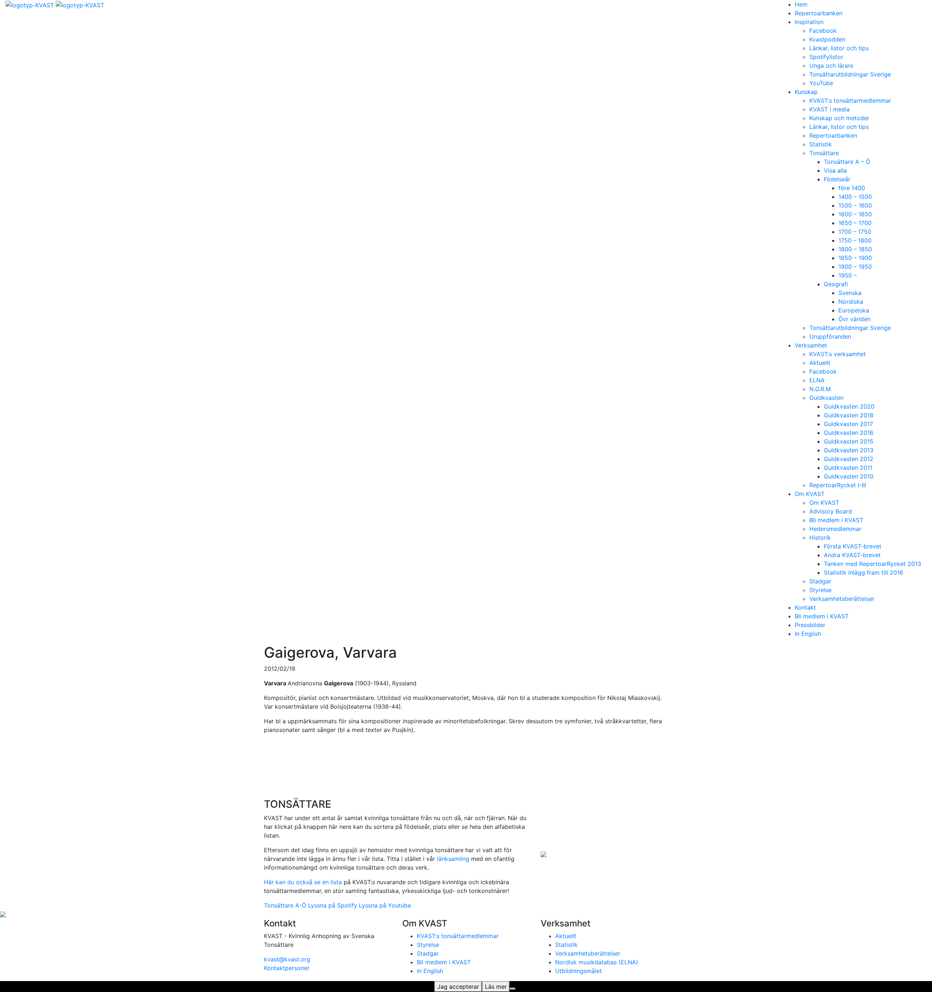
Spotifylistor (826, 56)
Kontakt (805, 607)
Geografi (836, 284)
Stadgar (820, 581)
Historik (820, 537)
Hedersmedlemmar (835, 528)
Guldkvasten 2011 (848, 467)
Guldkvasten (826, 397)
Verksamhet (811, 345)
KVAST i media (829, 109)
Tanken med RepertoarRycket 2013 (872, 563)
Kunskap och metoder (839, 118)
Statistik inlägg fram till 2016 (863, 572)
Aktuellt (819, 362)
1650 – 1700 (855, 223)
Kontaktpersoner (286, 968)
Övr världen (854, 319)
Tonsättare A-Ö (285, 905)
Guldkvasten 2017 (848, 424)
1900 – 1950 (855, 266)
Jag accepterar (458, 986)
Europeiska (853, 310)
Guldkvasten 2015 (848, 441)
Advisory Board (830, 511)
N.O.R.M (820, 389)
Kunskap (806, 91)
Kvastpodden (827, 39)
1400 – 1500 (855, 196)
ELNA (817, 380)
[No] (513, 989)
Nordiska (850, 301)
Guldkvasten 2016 (848, 432)
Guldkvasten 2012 (848, 458)
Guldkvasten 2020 (849, 406)
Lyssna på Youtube (385, 905)
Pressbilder (810, 625)
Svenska (849, 292)
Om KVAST (810, 493)
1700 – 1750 (854, 231)
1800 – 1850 (855, 249)
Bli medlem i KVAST (836, 520)
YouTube (821, 83)
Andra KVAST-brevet (852, 555)
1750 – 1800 (855, 240)
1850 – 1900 (855, 257)
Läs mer (496, 986)
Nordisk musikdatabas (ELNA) (596, 962)
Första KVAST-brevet (852, 546)
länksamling (453, 858)
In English (808, 633)
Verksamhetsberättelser (841, 598)
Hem (801, 4)
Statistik (820, 144)
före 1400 (851, 188)
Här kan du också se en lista (303, 882)
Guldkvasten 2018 (848, 415)
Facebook (823, 30)
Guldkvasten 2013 (848, 450)
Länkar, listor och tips (839, 48)
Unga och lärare (831, 65)
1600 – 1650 (855, 214)
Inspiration (809, 21)
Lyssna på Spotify (332, 905)
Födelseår (837, 179)
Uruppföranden (830, 336)
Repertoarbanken (818, 13)
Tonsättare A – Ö (847, 161)
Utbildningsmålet (578, 971)
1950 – (847, 275)
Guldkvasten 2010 (848, 476)
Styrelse (820, 590)
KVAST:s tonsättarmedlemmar (850, 100)
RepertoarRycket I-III (837, 485)
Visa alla (835, 170)
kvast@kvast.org (287, 959)
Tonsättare (824, 153)
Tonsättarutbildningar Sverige (850, 74)
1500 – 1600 (855, 205)
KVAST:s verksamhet (837, 354)
